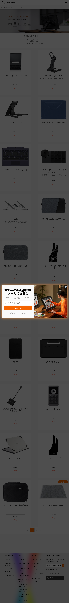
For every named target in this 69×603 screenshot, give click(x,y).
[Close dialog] (66, 286)
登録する (18, 308)
